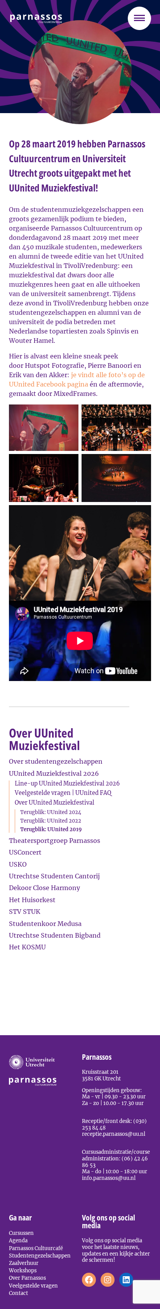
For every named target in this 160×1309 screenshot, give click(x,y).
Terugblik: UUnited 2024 (50, 812)
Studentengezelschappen (40, 1255)
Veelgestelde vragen (33, 1285)
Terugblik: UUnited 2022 (50, 821)
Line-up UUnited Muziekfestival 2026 (67, 783)
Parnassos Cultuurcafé (36, 1248)
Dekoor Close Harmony (44, 888)
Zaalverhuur (23, 1263)
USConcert (25, 852)
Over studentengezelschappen (56, 761)
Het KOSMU (27, 947)
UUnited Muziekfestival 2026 (54, 773)
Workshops (23, 1270)
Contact (18, 1293)
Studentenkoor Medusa (45, 924)
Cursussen (21, 1233)
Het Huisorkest (32, 900)
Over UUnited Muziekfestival (54, 802)
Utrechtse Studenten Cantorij (54, 876)
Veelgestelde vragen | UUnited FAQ (63, 792)
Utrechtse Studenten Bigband (55, 935)
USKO (18, 864)
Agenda (18, 1240)
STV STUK (24, 911)
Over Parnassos (27, 1278)
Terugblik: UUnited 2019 (51, 829)
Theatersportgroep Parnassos (54, 840)
